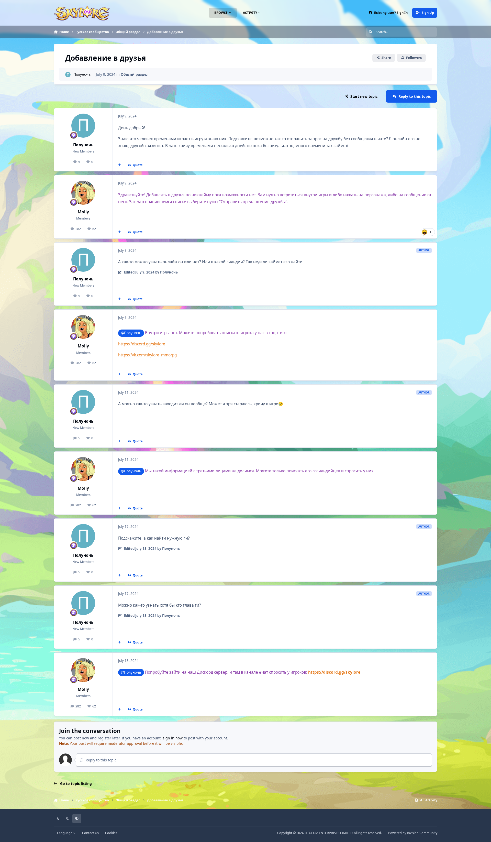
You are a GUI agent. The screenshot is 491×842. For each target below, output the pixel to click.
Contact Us (90, 833)
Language (65, 833)
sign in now (173, 738)
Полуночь (82, 74)
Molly (83, 212)
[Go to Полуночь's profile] (68, 74)
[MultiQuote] (120, 165)
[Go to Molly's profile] (83, 193)
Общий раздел (135, 74)
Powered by (412, 833)
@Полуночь (131, 332)
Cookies (111, 833)
